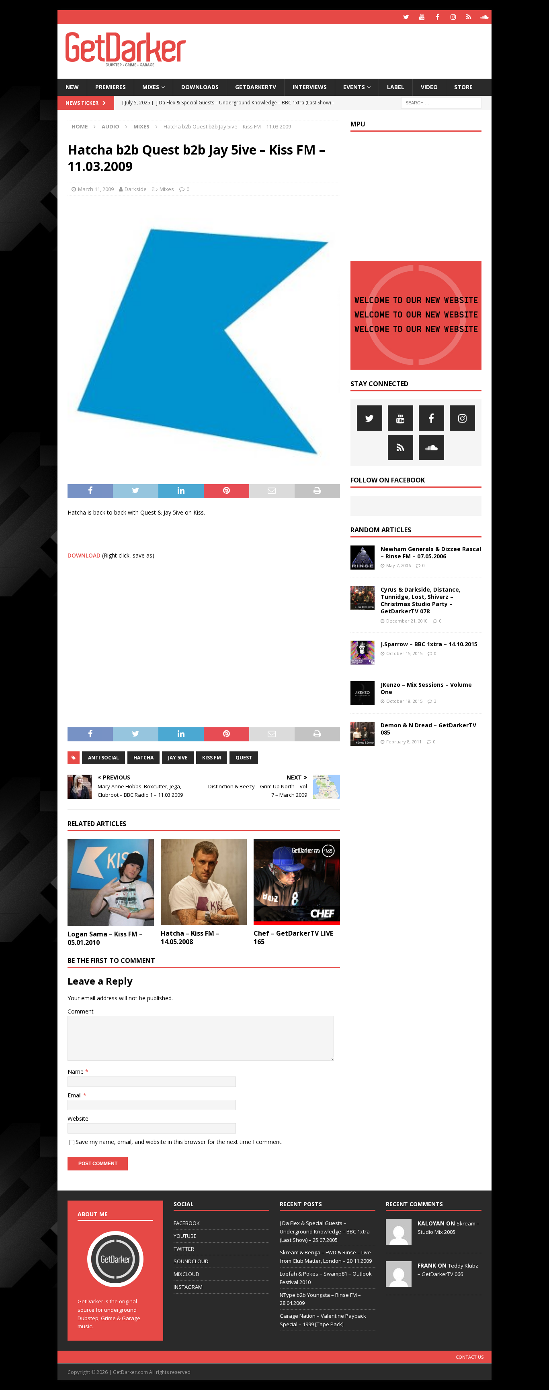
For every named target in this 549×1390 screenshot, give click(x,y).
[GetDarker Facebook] (437, 17)
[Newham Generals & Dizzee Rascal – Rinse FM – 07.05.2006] (362, 557)
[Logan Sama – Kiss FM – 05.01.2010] (111, 882)
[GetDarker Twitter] (406, 17)
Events (354, 87)
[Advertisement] (352, 50)
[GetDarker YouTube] (422, 17)
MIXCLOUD (186, 1274)
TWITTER (184, 1248)
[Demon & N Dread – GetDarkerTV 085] (362, 734)
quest (244, 757)
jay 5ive (178, 757)
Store (463, 87)
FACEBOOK (187, 1223)
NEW (72, 87)
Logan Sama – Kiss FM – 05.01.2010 (105, 938)
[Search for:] (441, 102)
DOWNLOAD (84, 555)
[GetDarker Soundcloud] (484, 17)
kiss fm (211, 757)
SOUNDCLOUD (191, 1261)
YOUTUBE (185, 1235)
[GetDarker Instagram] (453, 17)
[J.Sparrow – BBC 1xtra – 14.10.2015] (362, 653)
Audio (110, 126)
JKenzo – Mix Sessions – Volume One (426, 688)
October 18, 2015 (404, 701)
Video (429, 87)
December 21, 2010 (407, 621)
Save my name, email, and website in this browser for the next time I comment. (179, 1142)
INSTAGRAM (188, 1286)
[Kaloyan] (399, 1240)
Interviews (310, 87)
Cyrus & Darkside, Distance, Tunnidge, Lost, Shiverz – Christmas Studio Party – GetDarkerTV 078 (421, 600)
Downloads (200, 87)
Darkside (136, 189)
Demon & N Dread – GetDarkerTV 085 (428, 728)
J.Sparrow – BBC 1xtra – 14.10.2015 (429, 644)
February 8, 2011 (404, 742)
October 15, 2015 (404, 653)
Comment (81, 1011)
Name (76, 1071)
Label (395, 87)
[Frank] (399, 1282)
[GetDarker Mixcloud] (469, 17)
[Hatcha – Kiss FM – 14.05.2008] (204, 882)
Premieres (110, 87)
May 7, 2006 (398, 565)
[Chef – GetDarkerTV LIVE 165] (297, 882)
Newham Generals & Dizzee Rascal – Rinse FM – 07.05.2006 (431, 552)
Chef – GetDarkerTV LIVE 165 (293, 937)
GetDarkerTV (255, 87)
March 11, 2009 (96, 189)
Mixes (150, 87)
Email (75, 1095)
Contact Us (469, 1357)
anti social (103, 757)
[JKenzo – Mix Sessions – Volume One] (362, 693)
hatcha (143, 757)
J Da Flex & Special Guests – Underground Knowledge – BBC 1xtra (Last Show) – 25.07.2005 (325, 1231)
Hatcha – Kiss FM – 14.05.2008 (190, 937)
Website (78, 1118)
